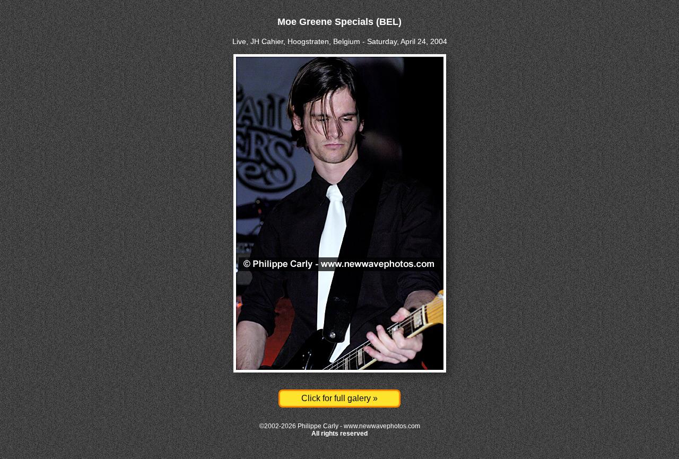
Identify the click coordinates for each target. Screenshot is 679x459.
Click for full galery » (339, 398)
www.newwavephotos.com (382, 426)
